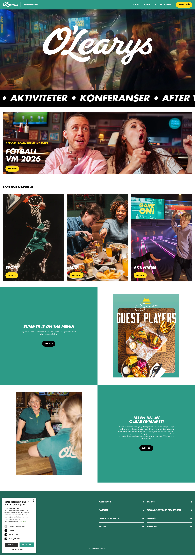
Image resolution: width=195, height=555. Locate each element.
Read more (22, 521)
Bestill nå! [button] (184, 5)
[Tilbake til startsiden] (10, 4)
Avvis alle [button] (11, 545)
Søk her (146, 448)
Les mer (49, 344)
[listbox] (33, 500)
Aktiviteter (150, 5)
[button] (32, 4)
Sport (136, 5)
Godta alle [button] (26, 545)
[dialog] (19, 525)
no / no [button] (164, 5)
